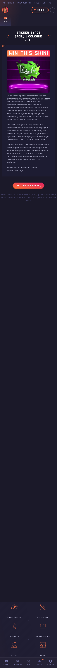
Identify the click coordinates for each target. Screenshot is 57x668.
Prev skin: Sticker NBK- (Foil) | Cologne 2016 (28, 194)
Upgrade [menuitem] (17, 664)
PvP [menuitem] (30, 662)
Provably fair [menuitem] (24, 3)
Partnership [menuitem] (8, 3)
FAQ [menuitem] (50, 3)
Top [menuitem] (44, 3)
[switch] (6, 18)
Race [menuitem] (40, 662)
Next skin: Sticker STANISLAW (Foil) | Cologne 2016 (28, 199)
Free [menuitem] (37, 3)
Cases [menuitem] (6, 664)
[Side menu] (52, 10)
